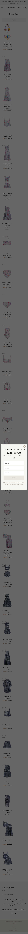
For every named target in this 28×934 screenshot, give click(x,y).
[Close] (24, 446)
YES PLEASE (14, 477)
